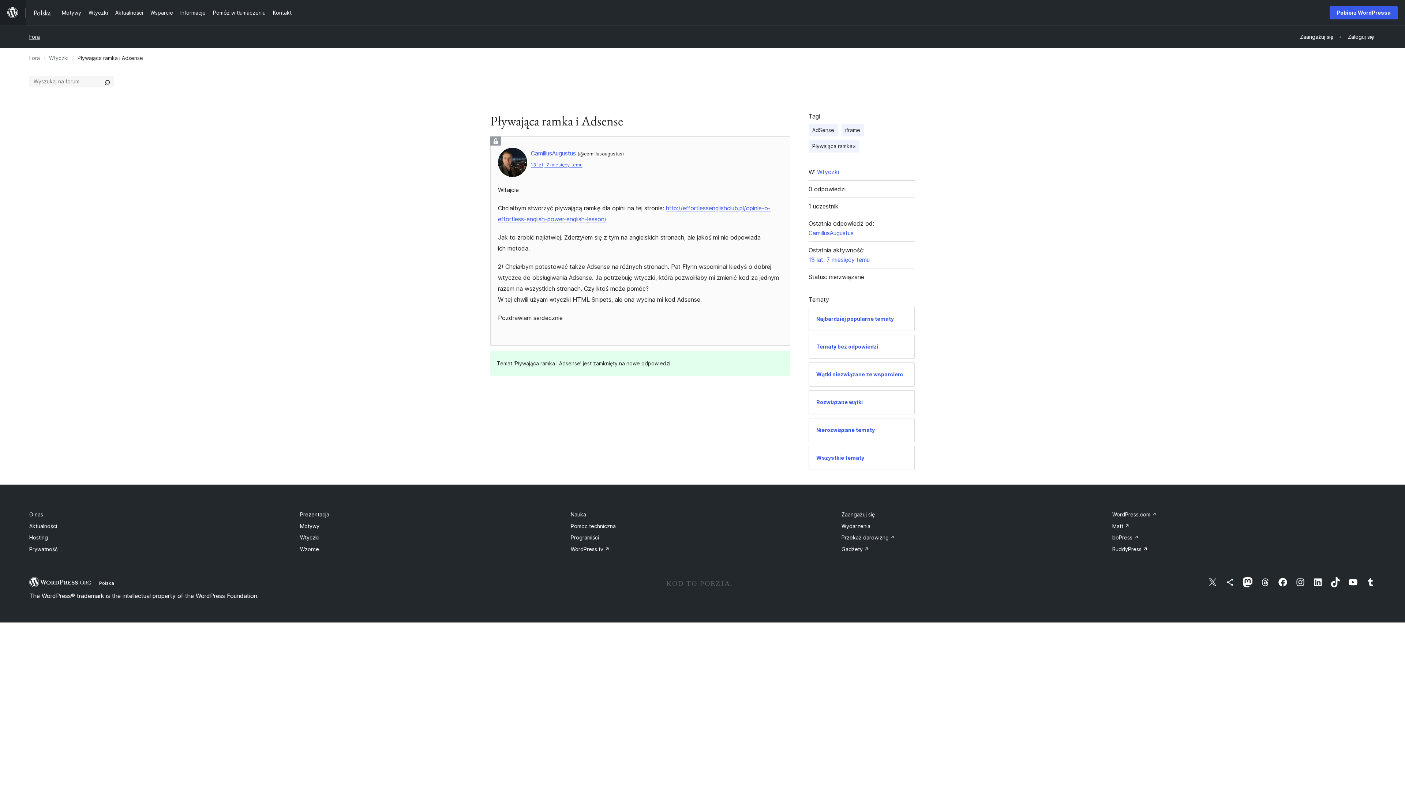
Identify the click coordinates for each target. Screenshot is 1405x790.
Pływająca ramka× (834, 146)
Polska (106, 583)
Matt (1120, 526)
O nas (36, 514)
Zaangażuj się (858, 514)
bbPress (1125, 537)
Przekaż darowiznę (868, 537)
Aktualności (43, 526)
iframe (852, 130)
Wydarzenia (856, 526)
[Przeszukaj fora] (107, 81)
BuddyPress (1130, 549)
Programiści (585, 537)
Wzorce (309, 549)
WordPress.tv (590, 549)
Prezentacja (314, 514)
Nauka (578, 514)
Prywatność (43, 549)
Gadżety (855, 549)
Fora (34, 37)
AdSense (823, 130)
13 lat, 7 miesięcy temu (556, 165)
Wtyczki (58, 58)
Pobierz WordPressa (1364, 13)
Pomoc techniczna (593, 526)
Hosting (38, 537)
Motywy (309, 526)
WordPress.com (1134, 514)
